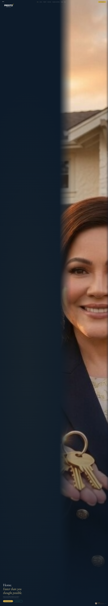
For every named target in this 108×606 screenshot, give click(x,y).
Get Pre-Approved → (8, 601)
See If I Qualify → (18, 601)
